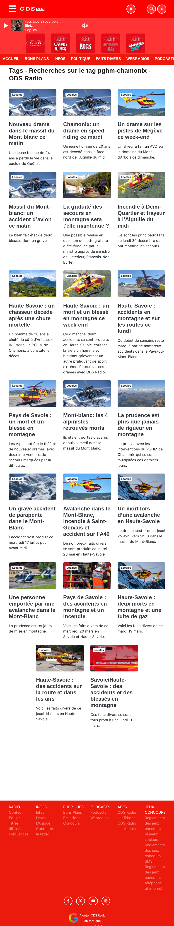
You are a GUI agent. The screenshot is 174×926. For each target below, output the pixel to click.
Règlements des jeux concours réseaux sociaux (155, 828)
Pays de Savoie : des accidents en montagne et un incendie (85, 606)
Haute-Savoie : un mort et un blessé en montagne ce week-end (86, 315)
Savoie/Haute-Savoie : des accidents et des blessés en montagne (111, 692)
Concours (71, 823)
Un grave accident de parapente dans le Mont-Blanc (32, 518)
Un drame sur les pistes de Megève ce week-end (140, 130)
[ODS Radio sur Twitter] (80, 901)
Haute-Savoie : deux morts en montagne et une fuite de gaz (139, 606)
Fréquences (19, 834)
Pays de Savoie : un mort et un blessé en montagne (30, 424)
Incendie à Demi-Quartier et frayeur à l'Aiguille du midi (141, 216)
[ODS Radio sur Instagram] (106, 901)
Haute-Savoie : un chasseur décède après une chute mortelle (32, 315)
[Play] (6, 25)
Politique (80, 59)
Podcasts (98, 812)
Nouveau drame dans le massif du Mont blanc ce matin (32, 133)
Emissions (71, 817)
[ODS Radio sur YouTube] (93, 901)
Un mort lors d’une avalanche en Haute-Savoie (139, 514)
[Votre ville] (130, 9)
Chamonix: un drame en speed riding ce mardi (83, 130)
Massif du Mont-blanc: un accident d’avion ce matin (30, 216)
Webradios (137, 59)
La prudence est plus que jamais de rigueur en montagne (138, 424)
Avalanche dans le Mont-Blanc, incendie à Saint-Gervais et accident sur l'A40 (86, 521)
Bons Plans (37, 59)
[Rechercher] (151, 9)
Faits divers (108, 59)
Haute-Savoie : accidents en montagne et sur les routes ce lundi (139, 318)
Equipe (15, 817)
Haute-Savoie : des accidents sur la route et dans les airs (59, 689)
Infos (59, 59)
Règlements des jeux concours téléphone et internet (155, 877)
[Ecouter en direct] (161, 9)
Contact (16, 812)
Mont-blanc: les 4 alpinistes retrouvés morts (85, 421)
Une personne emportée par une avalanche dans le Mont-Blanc (32, 606)
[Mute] (85, 25)
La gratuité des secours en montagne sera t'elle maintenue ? (86, 216)
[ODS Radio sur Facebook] (68, 901)
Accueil (11, 59)
